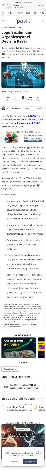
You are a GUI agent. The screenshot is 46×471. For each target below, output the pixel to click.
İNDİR (40, 5)
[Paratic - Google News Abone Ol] (35, 109)
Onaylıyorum (30, 462)
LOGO (33, 116)
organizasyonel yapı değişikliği (26, 123)
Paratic (4, 27)
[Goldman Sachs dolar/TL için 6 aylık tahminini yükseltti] (18, 347)
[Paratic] (23, 21)
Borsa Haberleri (15, 27)
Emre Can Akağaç (13, 108)
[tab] (19, 362)
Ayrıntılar (14, 462)
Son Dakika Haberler (15, 377)
